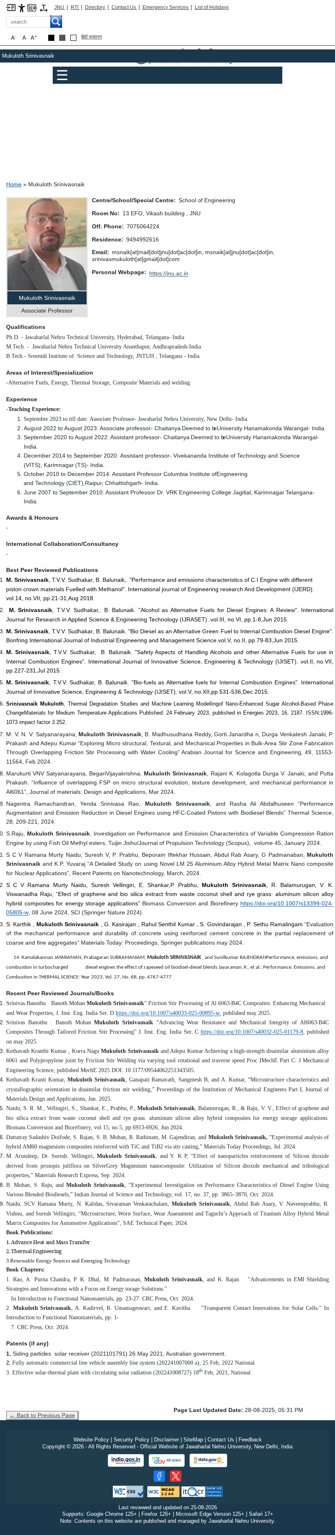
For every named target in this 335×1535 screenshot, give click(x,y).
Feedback (250, 1440)
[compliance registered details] (202, 1491)
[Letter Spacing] (44, 7)
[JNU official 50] (175, 1476)
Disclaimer (166, 1440)
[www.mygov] (167, 1460)
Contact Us (124, 7)
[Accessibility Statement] (21, 7)
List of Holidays (212, 7)
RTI (75, 7)
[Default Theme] (73, 38)
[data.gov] (208, 1460)
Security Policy (132, 1440)
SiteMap (193, 1440)
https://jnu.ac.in (168, 273)
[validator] (129, 1491)
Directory (95, 7)
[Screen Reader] (32, 7)
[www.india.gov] (126, 1460)
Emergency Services (166, 7)
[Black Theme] (51, 38)
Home (14, 184)
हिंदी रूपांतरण (91, 36)
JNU (59, 7)
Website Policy (91, 1440)
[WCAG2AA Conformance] (163, 1491)
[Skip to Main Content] (11, 7)
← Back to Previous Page (42, 1415)
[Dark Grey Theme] (62, 38)
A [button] (34, 37)
